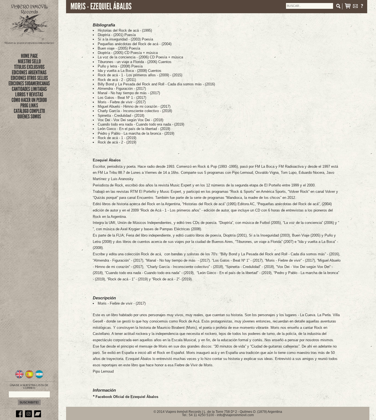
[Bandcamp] (38, 416)
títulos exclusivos (29, 67)
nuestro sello (29, 61)
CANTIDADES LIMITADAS (29, 89)
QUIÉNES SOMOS (29, 116)
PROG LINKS (29, 105)
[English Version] (19, 377)
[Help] (362, 7)
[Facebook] (20, 416)
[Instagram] (29, 416)
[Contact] (355, 7)
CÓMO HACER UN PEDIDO (29, 100)
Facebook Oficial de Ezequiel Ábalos (127, 397)
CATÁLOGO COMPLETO (29, 111)
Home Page (29, 56)
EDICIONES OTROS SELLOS (29, 78)
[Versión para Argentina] (39, 377)
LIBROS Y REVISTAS (29, 94)
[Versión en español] (29, 377)
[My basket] (348, 7)
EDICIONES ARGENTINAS (29, 72)
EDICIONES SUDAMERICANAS (29, 83)
